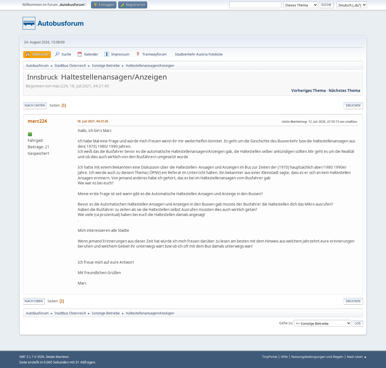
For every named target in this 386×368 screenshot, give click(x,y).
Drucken (353, 105)
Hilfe (284, 356)
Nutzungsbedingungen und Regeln (317, 356)
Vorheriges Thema (308, 90)
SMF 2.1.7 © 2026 (31, 356)
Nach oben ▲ (357, 356)
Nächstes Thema (344, 90)
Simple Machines (57, 356)
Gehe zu (285, 323)
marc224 (37, 121)
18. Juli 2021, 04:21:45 (92, 121)
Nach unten (35, 105)
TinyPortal (269, 356)
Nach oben (34, 301)
